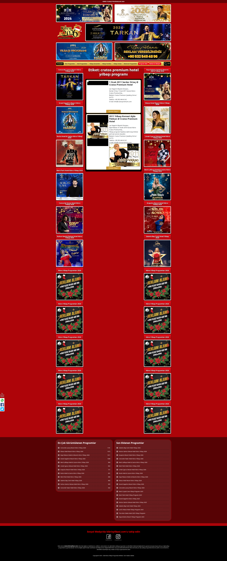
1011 (108, 455)
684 (109, 477)
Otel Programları (82, 64)
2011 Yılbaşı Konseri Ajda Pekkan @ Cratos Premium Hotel (123, 119)
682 (109, 480)
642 (109, 488)
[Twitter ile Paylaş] (2, 409)
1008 (108, 459)
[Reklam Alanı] (143, 51)
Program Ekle (143, 64)
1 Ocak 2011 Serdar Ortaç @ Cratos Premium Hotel (123, 83)
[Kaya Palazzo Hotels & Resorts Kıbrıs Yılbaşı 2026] (84, 13)
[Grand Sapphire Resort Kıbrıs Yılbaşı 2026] (84, 51)
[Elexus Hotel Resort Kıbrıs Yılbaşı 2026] (143, 13)
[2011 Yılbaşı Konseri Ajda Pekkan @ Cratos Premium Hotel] (97, 130)
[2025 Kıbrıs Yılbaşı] (69, 286)
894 (109, 462)
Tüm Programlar (70, 64)
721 (109, 469)
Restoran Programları (130, 64)
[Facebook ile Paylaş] (2, 404)
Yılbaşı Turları (117, 64)
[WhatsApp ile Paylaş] (2, 400)
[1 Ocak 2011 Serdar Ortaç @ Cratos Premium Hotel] (97, 83)
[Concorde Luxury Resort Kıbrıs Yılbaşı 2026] (128, 32)
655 (109, 484)
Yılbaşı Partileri (106, 64)
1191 (108, 448)
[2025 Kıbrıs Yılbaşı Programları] (157, 286)
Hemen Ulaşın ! (113, 111)
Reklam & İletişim (154, 64)
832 (109, 466)
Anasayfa (60, 64)
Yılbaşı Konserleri (94, 64)
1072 (108, 451)
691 (109, 473)
